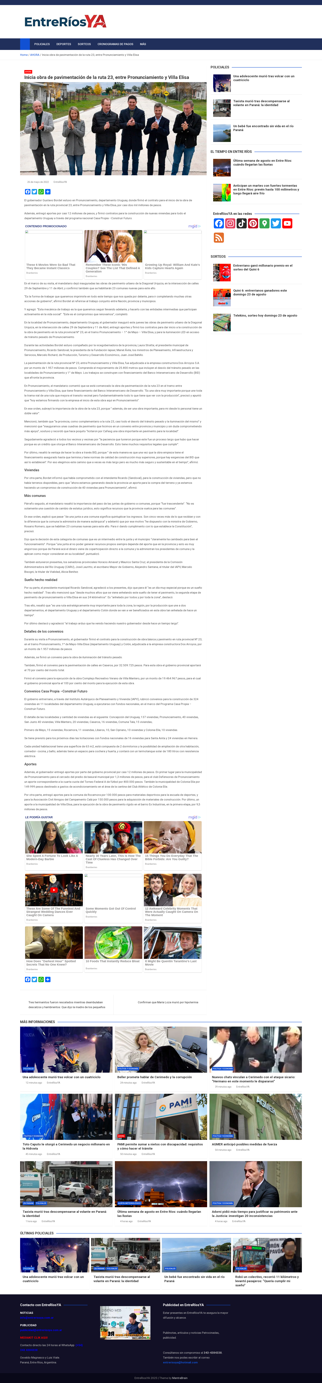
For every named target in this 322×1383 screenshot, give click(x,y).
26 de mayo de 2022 (38, 182)
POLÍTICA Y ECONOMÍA (128, 1069)
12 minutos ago (34, 1082)
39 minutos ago (223, 1086)
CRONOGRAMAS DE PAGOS (115, 44)
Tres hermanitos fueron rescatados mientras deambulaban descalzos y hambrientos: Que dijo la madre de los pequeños (67, 1005)
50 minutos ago (128, 1154)
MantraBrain (179, 1378)
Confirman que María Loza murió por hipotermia (168, 1002)
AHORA (28, 72)
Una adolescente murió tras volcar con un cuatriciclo (263, 78)
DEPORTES (64, 44)
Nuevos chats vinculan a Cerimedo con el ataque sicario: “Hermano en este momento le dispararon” (253, 1079)
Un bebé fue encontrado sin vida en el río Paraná (263, 128)
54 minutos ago (223, 1150)
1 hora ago (31, 1221)
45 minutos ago (34, 1154)
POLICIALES (42, 44)
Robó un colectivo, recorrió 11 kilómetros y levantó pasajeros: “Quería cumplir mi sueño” (267, 1281)
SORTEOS (84, 44)
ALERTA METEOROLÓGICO (129, 1203)
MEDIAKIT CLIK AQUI (34, 1337)
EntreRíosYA (60, 182)
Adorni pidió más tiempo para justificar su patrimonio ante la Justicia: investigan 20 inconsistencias (255, 1214)
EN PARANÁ (28, 1203)
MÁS (143, 44)
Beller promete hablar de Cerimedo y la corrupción (154, 1077)
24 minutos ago (128, 1082)
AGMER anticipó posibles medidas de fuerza (244, 1144)
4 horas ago (126, 1221)
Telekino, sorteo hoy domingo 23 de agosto (265, 315)
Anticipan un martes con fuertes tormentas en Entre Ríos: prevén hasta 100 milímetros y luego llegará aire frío (266, 189)
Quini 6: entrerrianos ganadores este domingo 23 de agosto (260, 292)
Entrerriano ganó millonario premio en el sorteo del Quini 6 (262, 267)
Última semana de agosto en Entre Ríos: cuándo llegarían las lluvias (262, 162)
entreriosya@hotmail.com (180, 1362)
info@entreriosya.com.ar (37, 1317)
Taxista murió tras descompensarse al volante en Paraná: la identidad (261, 103)
